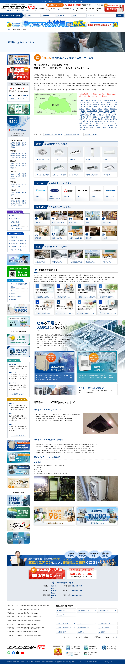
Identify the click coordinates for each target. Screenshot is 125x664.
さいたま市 (113, 109)
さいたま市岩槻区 (109, 100)
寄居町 (105, 127)
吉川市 (92, 127)
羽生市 (88, 119)
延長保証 (13, 293)
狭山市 (107, 111)
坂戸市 (83, 111)
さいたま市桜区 (92, 111)
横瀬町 (86, 127)
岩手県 (24, 143)
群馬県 (12, 164)
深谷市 (83, 121)
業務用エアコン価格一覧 (18, 240)
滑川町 (89, 117)
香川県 (12, 193)
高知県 (12, 195)
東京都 (18, 166)
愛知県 (18, 157)
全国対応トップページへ (52, 134)
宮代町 (98, 125)
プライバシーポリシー (83, 637)
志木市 (113, 111)
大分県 (12, 203)
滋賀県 (18, 174)
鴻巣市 (100, 109)
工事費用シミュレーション (19, 247)
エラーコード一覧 (16, 250)
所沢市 (108, 115)
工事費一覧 (14, 237)
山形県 (24, 145)
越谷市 (106, 109)
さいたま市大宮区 (98, 102)
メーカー (46, 15)
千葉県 (24, 166)
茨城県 (24, 164)
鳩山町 (81, 119)
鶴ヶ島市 (92, 115)
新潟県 (12, 153)
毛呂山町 (111, 125)
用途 (74, 15)
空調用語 (13, 300)
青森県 (18, 143)
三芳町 (104, 125)
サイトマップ (68, 637)
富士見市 (90, 121)
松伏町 (112, 121)
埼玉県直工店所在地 (91, 134)
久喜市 (88, 109)
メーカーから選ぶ (83, 610)
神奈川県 (13, 168)
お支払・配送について (64, 628)
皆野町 (104, 123)
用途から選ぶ (61, 615)
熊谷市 (94, 109)
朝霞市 (88, 100)
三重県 (24, 176)
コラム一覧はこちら (18, 435)
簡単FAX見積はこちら (17, 99)
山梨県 (12, 157)
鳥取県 (12, 184)
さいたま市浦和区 (85, 102)
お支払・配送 (79, 10)
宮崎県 (24, 203)
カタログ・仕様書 (16, 296)
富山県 (24, 153)
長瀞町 (83, 117)
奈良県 (18, 176)
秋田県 (12, 145)
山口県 (18, 186)
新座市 (95, 117)
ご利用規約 (97, 637)
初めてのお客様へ (40, 10)
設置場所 (61, 15)
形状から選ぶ (61, 610)
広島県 (12, 186)
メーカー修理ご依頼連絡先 (19, 284)
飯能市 (94, 119)
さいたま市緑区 (95, 123)
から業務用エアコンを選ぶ (51, 143)
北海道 (12, 143)
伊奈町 (94, 100)
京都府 (12, 174)
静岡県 (24, 157)
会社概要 (99, 10)
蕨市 (84, 129)
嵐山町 (111, 127)
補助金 (13, 287)
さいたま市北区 (104, 106)
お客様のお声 (62, 632)
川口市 (83, 106)
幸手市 (101, 111)
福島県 (12, 147)
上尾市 (81, 100)
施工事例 (81, 632)
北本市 (113, 106)
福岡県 (12, 201)
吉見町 (98, 127)
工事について (52, 10)
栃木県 (18, 164)
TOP (8, 30)
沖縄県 (19, 205)
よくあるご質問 (90, 10)
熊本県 (18, 203)
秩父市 (110, 113)
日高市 (115, 119)
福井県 (18, 155)
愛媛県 (18, 193)
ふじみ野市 (98, 121)
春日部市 (96, 104)
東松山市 (108, 119)
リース (13, 290)
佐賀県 (24, 201)
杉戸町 (97, 113)
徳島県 (24, 193)
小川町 (115, 102)
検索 (119, 15)
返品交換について (83, 628)
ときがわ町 (100, 115)
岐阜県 (24, 155)
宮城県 (18, 145)
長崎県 (18, 201)
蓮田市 (113, 117)
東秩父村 (100, 119)
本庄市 (106, 121)
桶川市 (83, 104)
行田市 (81, 109)
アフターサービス (66, 10)
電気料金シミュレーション (19, 243)
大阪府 (12, 176)
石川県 (18, 153)
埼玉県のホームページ (72, 134)
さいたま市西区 (104, 117)
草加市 (103, 113)
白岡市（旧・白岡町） (86, 113)
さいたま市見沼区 (88, 125)
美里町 (86, 123)
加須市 (103, 104)
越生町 (89, 104)
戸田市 (114, 115)
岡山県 (24, 184)
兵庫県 (24, 174)
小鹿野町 (108, 102)
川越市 (89, 106)
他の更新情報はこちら (17, 394)
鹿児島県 (13, 205)
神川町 (109, 104)
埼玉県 (12, 166)
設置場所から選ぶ (103, 610)
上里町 (115, 104)
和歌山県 (13, 178)
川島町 (95, 106)
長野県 (12, 155)
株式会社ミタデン (110, 637)
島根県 (18, 184)
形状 (29, 15)
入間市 (100, 100)
